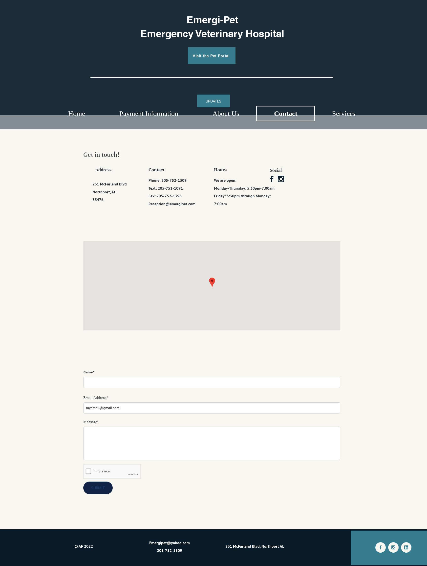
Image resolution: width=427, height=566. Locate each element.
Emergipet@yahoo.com (169, 542)
